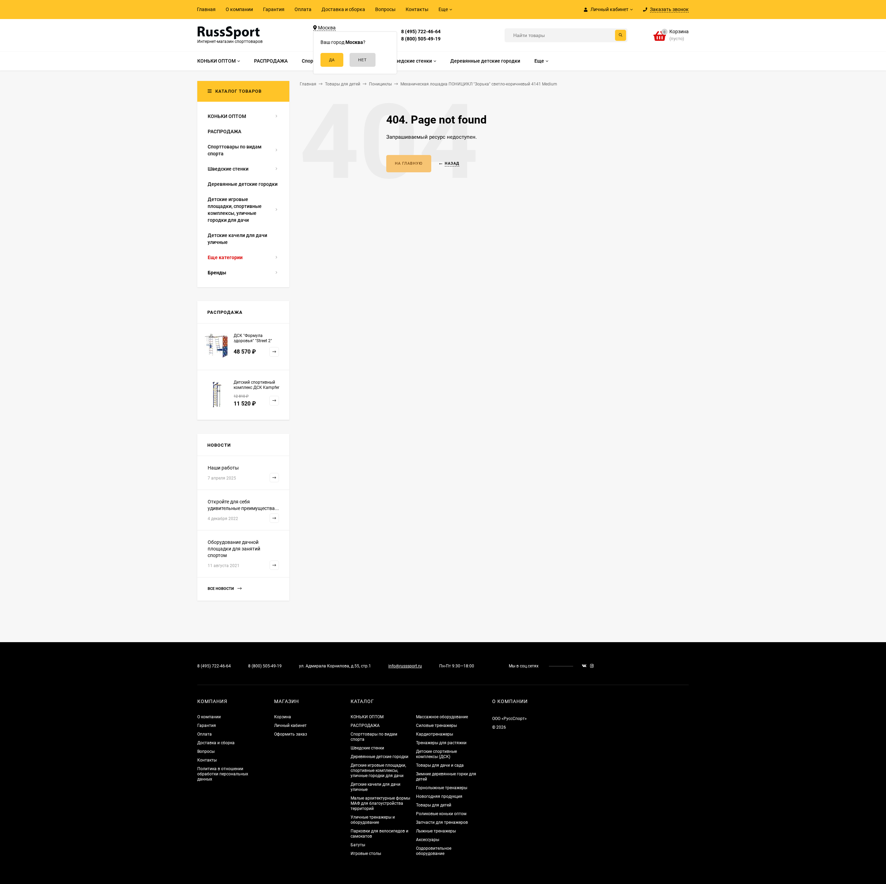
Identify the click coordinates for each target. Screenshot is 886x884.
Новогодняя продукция (439, 796)
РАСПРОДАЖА (365, 725)
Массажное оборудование (442, 716)
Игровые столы (366, 853)
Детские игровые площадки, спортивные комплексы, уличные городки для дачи (378, 770)
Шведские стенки (367, 748)
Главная (206, 9)
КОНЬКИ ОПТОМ (367, 716)
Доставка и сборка (343, 9)
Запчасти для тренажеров (442, 822)
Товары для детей (433, 805)
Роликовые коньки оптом (441, 813)
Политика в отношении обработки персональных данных (222, 774)
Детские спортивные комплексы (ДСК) (436, 754)
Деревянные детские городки (379, 756)
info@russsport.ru (405, 666)
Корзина (282, 716)
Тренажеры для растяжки (441, 742)
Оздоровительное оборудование (433, 851)
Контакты (417, 9)
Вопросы (385, 9)
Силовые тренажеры (436, 725)
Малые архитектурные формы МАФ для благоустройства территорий (380, 803)
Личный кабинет (290, 725)
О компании (239, 9)
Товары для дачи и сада (440, 765)
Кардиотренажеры (434, 734)
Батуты (358, 844)
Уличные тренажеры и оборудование (373, 820)
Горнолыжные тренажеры (441, 787)
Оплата (303, 9)
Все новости (221, 588)
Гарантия (273, 9)
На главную (409, 163)
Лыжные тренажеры (436, 831)
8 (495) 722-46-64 (421, 31)
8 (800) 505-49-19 (421, 39)
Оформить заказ (290, 734)
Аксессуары (427, 839)
